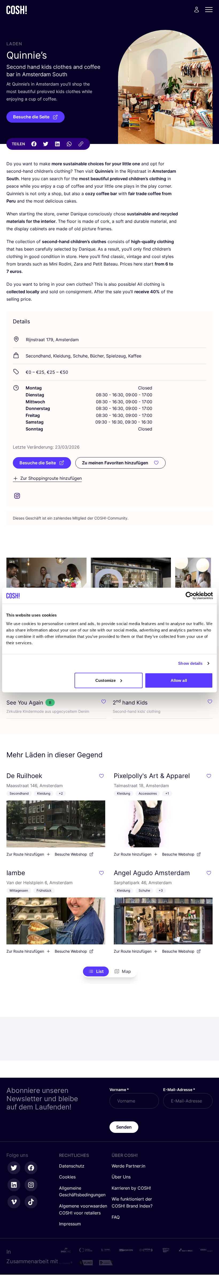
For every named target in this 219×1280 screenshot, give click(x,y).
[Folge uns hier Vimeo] (13, 1202)
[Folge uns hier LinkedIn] (13, 1184)
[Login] (196, 9)
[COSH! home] (16, 9)
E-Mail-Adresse (179, 1089)
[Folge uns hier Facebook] (31, 1167)
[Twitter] (46, 144)
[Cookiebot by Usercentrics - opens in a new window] (189, 596)
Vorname (119, 1089)
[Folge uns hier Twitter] (13, 1167)
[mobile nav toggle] (210, 9)
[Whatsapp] (69, 144)
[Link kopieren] (81, 144)
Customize (105, 680)
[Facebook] (34, 144)
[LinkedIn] (57, 144)
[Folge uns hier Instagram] (31, 1184)
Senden (124, 1127)
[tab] (96, 972)
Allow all (179, 680)
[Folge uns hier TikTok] (31, 1202)
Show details (190, 663)
